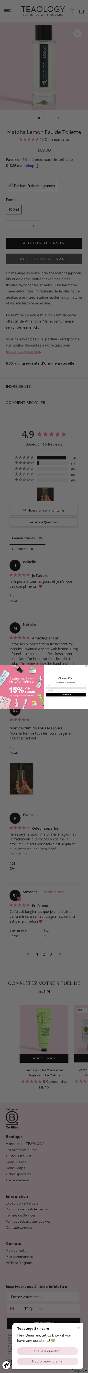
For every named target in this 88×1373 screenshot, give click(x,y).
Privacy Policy (78, 697)
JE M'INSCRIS (66, 694)
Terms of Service (71, 697)
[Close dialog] (86, 666)
